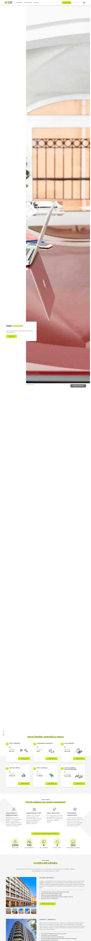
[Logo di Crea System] (8, 2)
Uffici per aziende (28, 2)
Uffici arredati (19, 2)
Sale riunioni (36, 2)
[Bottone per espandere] (84, 3)
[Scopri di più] (58, 194)
